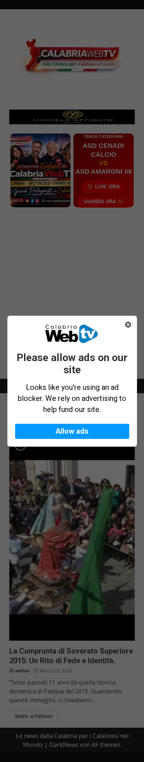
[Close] (128, 324)
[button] (72, 431)
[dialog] (72, 381)
